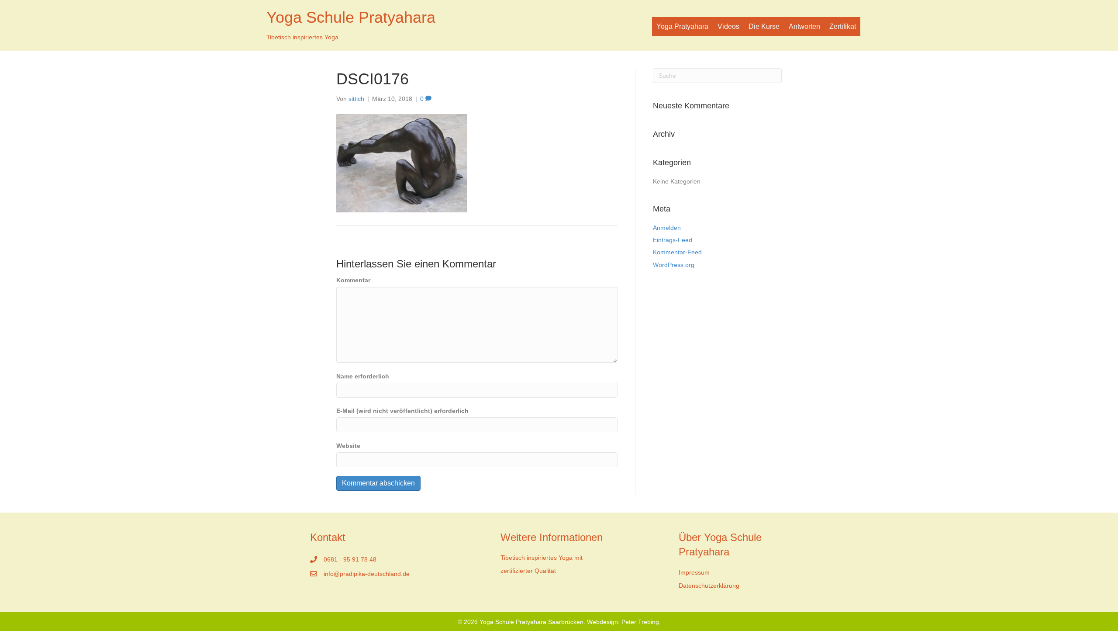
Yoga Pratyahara (682, 26)
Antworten (804, 26)
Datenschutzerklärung (709, 585)
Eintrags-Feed (672, 239)
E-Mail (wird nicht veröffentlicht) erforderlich (402, 410)
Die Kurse (764, 26)
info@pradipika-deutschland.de (367, 573)
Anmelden (667, 227)
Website (348, 445)
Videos (728, 26)
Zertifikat (842, 26)
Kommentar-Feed (677, 252)
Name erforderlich (362, 376)
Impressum (694, 572)
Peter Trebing (640, 621)
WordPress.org (673, 264)
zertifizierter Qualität (528, 570)
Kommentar (353, 280)
